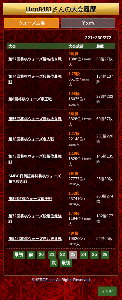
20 (41, 254)
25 (94, 254)
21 (51, 254)
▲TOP (107, 291)
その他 (87, 22)
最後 (66, 262)
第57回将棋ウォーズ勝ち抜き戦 (35, 59)
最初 (18, 254)
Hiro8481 (39, 9)
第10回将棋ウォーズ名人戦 (31, 139)
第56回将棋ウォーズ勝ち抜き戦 (35, 119)
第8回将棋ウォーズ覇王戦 (30, 199)
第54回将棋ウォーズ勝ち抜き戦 (35, 238)
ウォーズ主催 (31, 22)
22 (62, 254)
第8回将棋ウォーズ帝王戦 (30, 99)
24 (83, 254)
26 (105, 254)
